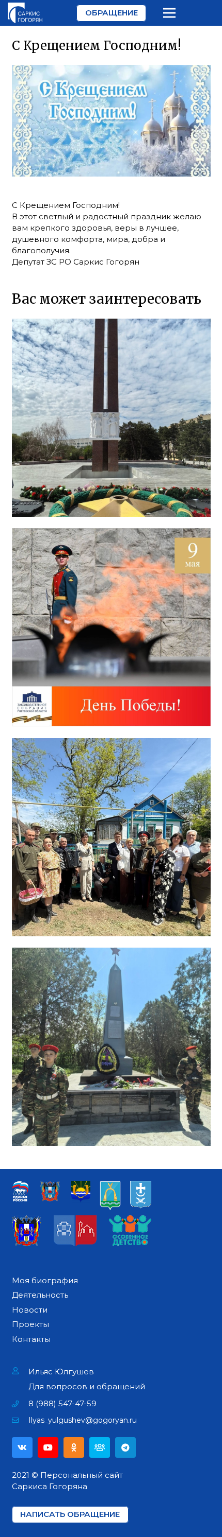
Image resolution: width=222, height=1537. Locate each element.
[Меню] (169, 13)
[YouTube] (48, 1447)
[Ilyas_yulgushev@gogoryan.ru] (20, 1420)
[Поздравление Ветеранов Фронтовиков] (111, 837)
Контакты (31, 1339)
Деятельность (40, 1295)
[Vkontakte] (22, 1447)
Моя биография (45, 1280)
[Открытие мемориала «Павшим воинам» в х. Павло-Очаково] (111, 1047)
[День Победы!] (111, 627)
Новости (29, 1310)
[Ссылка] (25, 13)
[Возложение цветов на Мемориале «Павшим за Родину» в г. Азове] (111, 418)
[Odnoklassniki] (74, 1447)
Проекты (30, 1324)
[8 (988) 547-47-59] (20, 1403)
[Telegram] (125, 1447)
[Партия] (99, 1447)
